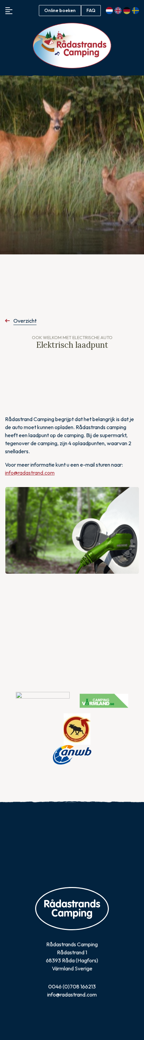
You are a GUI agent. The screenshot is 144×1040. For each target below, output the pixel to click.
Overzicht (25, 320)
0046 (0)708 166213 (72, 986)
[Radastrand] (72, 46)
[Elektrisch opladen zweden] (72, 530)
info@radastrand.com (30, 472)
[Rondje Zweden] (77, 728)
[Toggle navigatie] (8, 10)
